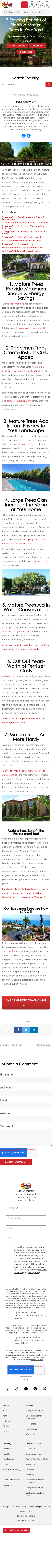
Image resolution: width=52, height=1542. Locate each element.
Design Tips (37, 45)
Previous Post (12, 1045)
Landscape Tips (17, 45)
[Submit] (48, 84)
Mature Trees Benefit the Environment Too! (22, 247)
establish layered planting (20, 401)
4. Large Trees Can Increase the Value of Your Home (24, 232)
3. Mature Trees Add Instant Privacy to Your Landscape (23, 227)
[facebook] (18, 1030)
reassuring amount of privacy (24, 444)
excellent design (41, 561)
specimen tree (17, 303)
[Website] (24, 136)
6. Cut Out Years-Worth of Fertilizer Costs (21, 240)
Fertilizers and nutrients (13, 676)
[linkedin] (34, 1030)
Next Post (43, 1045)
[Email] (29, 136)
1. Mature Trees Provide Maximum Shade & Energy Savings (23, 218)
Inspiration (26, 52)
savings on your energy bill (32, 328)
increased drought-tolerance (16, 631)
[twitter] (26, 1030)
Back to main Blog (27, 94)
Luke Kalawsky (18, 36)
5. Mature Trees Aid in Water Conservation (22, 237)
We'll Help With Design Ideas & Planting (21, 251)
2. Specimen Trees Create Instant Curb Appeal (25, 222)
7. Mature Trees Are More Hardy (17, 244)
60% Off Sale (12, 951)
